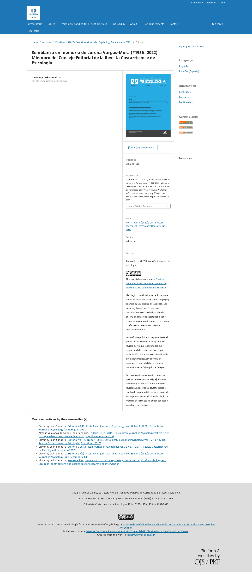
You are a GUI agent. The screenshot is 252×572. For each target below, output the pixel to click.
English (183, 66)
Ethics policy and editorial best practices (84, 24)
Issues (51, 24)
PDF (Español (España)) (143, 147)
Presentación (75, 460)
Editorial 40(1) (76, 426)
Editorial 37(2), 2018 (101, 433)
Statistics (34, 30)
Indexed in (118, 24)
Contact (174, 24)
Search (218, 24)
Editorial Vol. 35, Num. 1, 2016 (85, 439)
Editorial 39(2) (76, 453)
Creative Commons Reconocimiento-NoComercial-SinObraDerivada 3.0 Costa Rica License (137, 531)
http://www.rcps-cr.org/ (141, 534)
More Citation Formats (140, 206)
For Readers (185, 91)
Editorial (73, 446)
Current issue (34, 24)
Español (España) (189, 71)
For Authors (185, 97)
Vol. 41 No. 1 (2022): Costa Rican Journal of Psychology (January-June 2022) (93, 42)
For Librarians (186, 102)
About (134, 24)
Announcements (154, 24)
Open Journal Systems (192, 46)
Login (222, 2)
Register (211, 2)
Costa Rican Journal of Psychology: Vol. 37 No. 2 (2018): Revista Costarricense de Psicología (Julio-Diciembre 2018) (104, 434)
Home (35, 42)
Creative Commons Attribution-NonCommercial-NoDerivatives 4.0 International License (146, 283)
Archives (46, 42)
